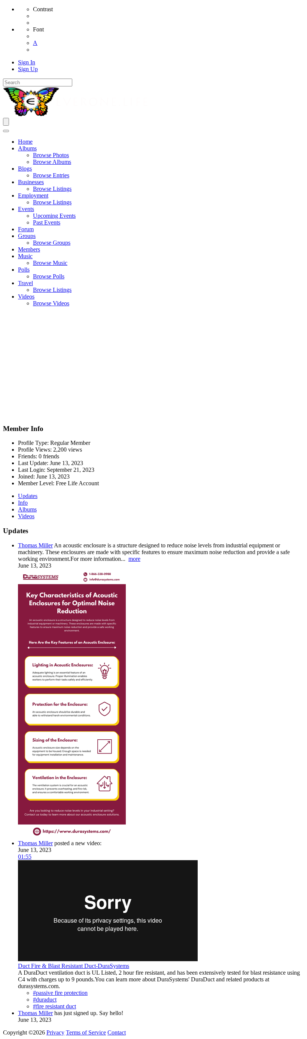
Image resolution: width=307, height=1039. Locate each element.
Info (23, 502)
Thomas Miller (35, 545)
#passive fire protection (60, 993)
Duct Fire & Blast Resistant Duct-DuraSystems (73, 966)
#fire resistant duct (54, 1006)
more (134, 559)
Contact (116, 1032)
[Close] (6, 131)
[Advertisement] (153, 365)
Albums (27, 509)
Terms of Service (86, 1032)
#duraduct (45, 999)
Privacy (55, 1032)
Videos (26, 516)
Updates (27, 496)
